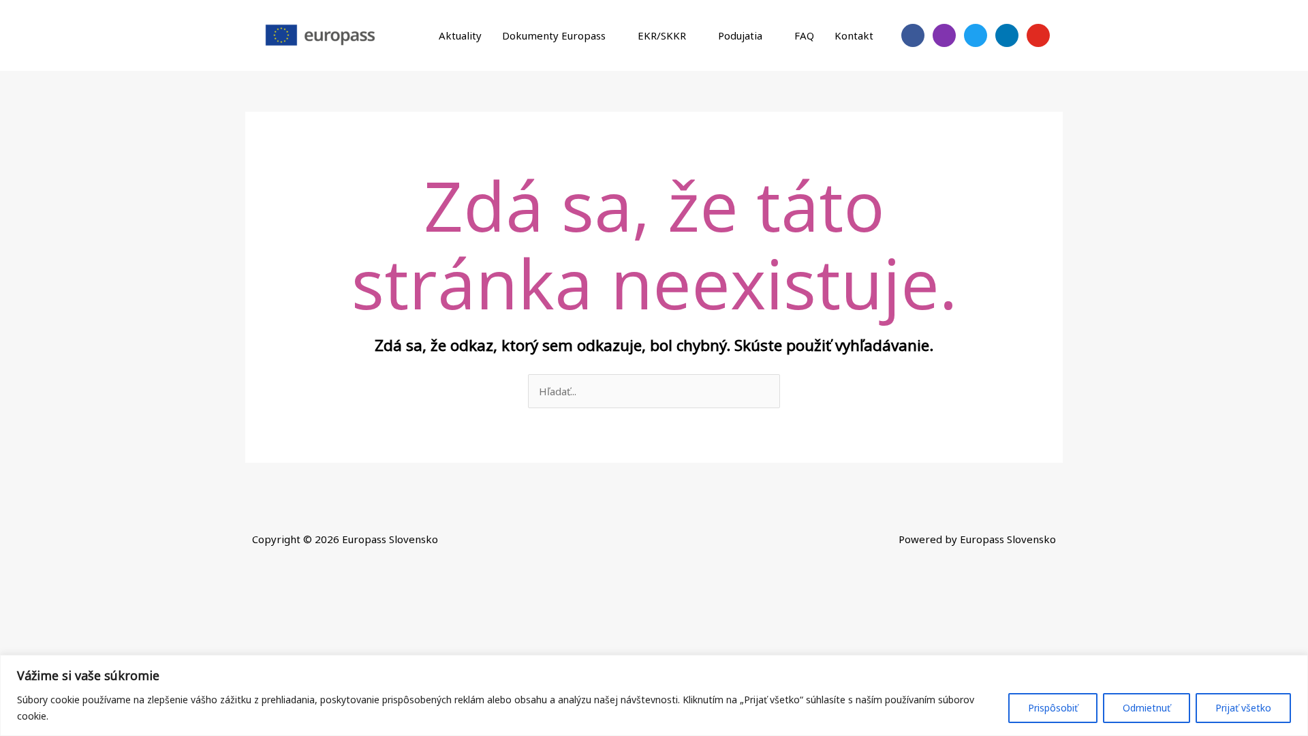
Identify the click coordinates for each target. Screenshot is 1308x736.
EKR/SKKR (662, 35)
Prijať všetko (1243, 707)
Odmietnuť (1146, 707)
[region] (654, 695)
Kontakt (854, 35)
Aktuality (460, 35)
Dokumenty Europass (554, 35)
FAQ (804, 35)
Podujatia (740, 35)
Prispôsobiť (1053, 707)
